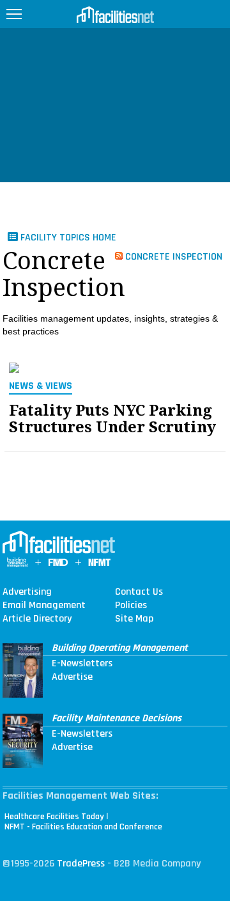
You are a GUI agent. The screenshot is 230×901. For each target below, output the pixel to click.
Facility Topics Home (67, 237)
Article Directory (37, 619)
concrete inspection (172, 256)
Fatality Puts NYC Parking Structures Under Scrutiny (112, 419)
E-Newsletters (82, 664)
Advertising (27, 592)
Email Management (44, 605)
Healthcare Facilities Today (54, 816)
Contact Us (139, 592)
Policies (131, 605)
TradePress (81, 863)
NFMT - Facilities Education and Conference (83, 826)
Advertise (72, 677)
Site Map (134, 619)
